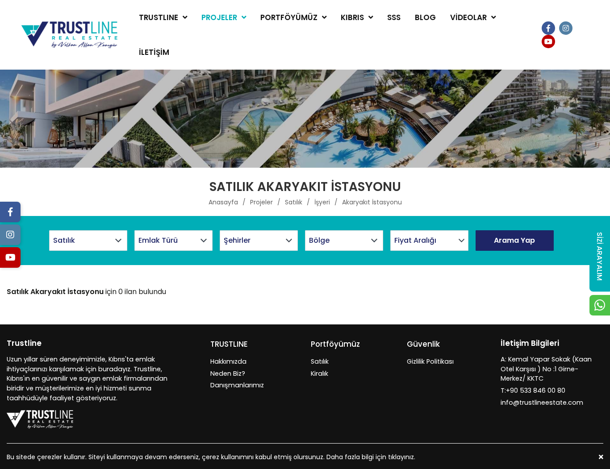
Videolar (468, 17)
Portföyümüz (289, 17)
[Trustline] (69, 35)
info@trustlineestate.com (542, 402)
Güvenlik (423, 344)
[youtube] (548, 42)
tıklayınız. (401, 456)
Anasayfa (223, 202)
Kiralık (319, 373)
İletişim (154, 52)
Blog (425, 17)
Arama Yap (514, 240)
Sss (394, 17)
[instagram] (565, 28)
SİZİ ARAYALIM (599, 256)
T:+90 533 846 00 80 (533, 390)
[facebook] (548, 28)
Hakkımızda (228, 361)
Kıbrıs (352, 17)
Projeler (219, 17)
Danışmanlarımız (237, 385)
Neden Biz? (227, 373)
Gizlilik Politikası (430, 361)
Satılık (320, 361)
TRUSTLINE (158, 17)
